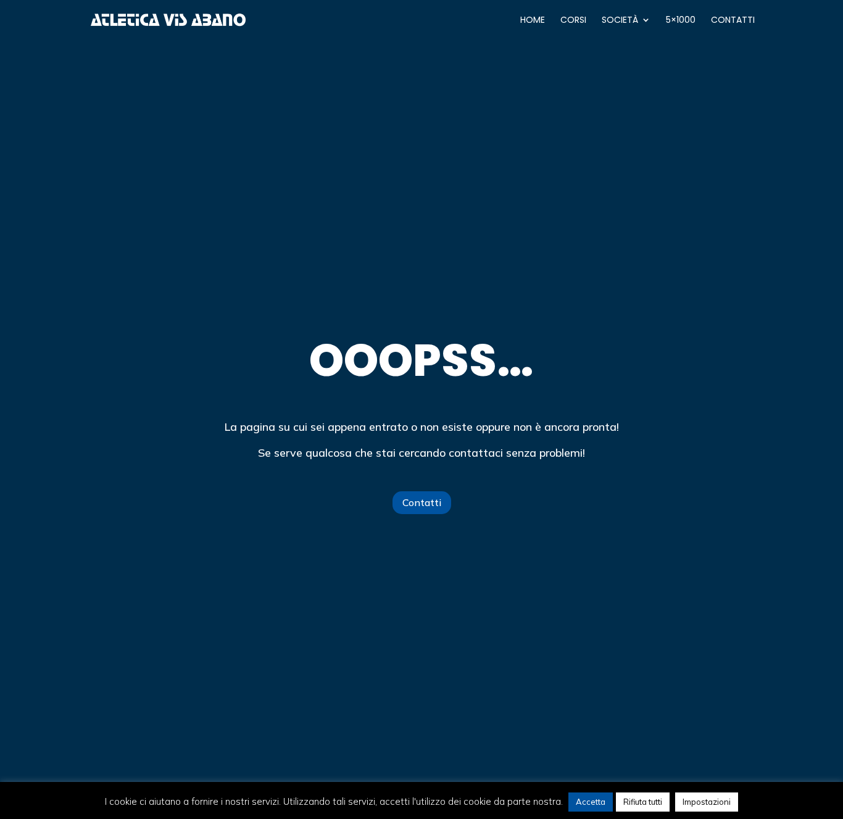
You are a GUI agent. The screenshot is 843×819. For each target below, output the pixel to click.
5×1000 (681, 20)
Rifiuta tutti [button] (642, 802)
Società (620, 20)
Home (532, 20)
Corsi (573, 20)
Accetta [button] (590, 802)
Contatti (733, 20)
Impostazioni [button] (707, 802)
